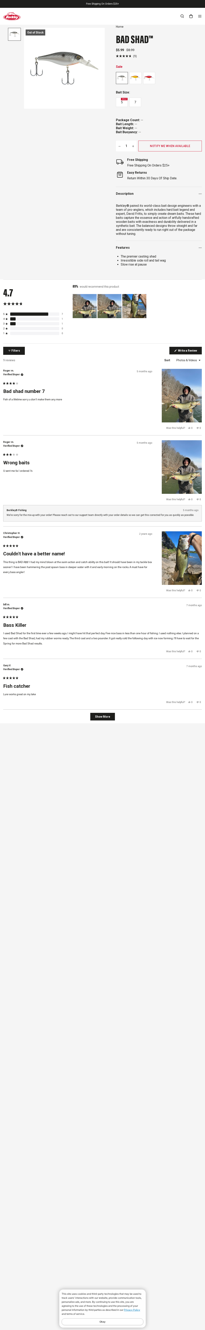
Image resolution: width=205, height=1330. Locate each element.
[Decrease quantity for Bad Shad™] (120, 146)
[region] (110, 306)
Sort (167, 360)
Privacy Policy (132, 1309)
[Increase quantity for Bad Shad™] (133, 146)
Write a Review (189, 351)
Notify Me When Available (170, 146)
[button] (126, 56)
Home (120, 26)
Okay (102, 1321)
